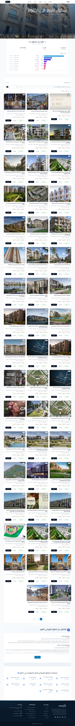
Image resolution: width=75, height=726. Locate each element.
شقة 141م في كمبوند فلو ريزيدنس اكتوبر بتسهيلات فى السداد (61, 203)
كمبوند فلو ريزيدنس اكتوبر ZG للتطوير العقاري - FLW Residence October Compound (59, 205)
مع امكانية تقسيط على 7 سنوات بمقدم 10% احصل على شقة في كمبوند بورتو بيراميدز (60, 480)
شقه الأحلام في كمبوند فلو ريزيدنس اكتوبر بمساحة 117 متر (38, 203)
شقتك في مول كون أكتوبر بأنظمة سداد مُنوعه (39, 111)
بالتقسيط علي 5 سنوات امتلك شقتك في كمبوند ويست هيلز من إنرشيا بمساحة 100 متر (37, 449)
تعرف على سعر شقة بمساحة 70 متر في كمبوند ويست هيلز (15, 449)
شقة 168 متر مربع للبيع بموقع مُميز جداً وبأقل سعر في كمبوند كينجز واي (15, 480)
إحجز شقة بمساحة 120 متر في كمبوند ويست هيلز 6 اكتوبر (61, 449)
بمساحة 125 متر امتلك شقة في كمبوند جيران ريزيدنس (37, 264)
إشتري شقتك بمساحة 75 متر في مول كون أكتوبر (16, 111)
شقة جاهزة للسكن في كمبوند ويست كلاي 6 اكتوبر (15, 387)
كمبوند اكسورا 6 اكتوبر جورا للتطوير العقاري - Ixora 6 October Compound (59, 175)
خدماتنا (47, 709)
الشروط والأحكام (45, 715)
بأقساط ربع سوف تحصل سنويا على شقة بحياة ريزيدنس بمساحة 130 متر (60, 234)
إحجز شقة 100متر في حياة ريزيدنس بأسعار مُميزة (38, 234)
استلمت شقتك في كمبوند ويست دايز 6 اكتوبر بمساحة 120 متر (15, 142)
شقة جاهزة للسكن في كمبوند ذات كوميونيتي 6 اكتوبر (15, 356)
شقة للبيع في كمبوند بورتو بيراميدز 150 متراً (39, 479)
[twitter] (63, 717)
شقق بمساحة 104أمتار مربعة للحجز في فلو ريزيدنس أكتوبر (15, 203)
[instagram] (60, 717)
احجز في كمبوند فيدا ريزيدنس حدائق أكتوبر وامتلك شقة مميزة (37, 511)
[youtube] (58, 717)
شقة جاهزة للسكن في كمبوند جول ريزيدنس (39, 418)
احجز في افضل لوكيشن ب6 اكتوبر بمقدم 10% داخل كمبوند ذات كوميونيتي (61, 388)
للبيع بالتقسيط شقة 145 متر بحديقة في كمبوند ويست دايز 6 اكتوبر (60, 142)
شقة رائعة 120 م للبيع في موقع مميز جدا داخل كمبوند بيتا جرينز (60, 603)
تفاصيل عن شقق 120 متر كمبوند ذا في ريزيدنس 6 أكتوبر (38, 296)
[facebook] (65, 717)
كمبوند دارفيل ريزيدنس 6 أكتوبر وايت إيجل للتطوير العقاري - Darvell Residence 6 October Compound (59, 543)
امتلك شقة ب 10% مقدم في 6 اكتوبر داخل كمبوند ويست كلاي (60, 418)
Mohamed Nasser (34, 723)
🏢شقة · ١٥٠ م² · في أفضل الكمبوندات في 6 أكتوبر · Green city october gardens (61, 111)
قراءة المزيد (37, 657)
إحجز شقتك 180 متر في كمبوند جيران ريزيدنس (62, 264)
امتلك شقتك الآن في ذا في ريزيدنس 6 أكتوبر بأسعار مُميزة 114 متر (15, 296)
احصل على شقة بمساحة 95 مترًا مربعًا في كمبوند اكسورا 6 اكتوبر (15, 173)
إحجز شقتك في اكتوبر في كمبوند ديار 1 (18, 571)
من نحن (47, 707)
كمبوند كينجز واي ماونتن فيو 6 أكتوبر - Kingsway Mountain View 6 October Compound (14, 482)
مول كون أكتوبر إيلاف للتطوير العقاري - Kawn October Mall (38, 113)
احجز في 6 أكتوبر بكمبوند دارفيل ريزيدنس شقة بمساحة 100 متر (15, 541)
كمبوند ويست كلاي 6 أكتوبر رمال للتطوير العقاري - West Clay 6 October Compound (37, 390)
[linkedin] (55, 717)
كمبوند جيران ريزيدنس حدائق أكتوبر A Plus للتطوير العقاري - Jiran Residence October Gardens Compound (59, 267)
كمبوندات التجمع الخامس (30, 707)
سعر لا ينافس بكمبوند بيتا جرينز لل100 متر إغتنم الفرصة (37, 602)
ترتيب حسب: (20, 86)
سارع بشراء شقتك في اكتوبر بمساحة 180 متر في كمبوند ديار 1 (60, 572)
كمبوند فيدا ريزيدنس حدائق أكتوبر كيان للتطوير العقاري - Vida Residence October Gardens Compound (59, 512)
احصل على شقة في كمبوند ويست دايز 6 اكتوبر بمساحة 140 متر (37, 142)
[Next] (34, 619)
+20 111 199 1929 (17, 711)
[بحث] (12, 2)
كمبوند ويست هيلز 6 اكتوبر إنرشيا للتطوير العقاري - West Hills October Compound (59, 451)
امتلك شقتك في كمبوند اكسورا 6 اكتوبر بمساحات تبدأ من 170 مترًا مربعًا (60, 173)
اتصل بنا (47, 717)
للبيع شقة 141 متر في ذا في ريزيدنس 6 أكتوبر (62, 295)
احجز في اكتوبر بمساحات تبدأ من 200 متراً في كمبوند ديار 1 (37, 572)
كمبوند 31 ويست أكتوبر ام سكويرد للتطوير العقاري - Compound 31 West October (59, 328)
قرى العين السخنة (31, 717)
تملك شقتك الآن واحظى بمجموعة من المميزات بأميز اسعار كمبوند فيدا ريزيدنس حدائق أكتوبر (15, 511)
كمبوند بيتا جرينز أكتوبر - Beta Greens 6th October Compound (60, 605)
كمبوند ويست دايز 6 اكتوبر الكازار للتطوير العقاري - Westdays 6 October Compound (59, 144)
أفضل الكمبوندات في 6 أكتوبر (65, 113)
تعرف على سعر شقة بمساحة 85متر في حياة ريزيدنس (15, 234)
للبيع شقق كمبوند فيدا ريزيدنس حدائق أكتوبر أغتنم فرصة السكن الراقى (61, 511)
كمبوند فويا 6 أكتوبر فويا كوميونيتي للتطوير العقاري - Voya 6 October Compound (14, 328)
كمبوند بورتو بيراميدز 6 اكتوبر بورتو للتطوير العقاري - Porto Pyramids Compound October (59, 482)
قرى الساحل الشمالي (31, 715)
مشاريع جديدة (46, 713)
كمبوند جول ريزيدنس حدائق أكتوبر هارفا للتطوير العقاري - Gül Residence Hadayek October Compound (37, 420)
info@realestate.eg (17, 713)
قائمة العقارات (46, 711)
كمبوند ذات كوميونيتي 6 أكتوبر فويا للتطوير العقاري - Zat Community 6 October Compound (37, 359)
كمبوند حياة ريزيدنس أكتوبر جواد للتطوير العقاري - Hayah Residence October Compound (59, 236)
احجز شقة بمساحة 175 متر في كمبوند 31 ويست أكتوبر (60, 326)
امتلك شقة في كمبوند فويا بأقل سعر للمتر (17, 326)
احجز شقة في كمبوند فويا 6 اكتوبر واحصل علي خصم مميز (61, 357)
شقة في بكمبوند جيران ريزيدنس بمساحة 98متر (16, 264)
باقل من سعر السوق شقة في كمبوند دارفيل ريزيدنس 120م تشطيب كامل (37, 541)
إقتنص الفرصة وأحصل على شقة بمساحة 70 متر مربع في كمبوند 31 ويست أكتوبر (37, 326)
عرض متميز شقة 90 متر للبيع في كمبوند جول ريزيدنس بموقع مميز (15, 418)
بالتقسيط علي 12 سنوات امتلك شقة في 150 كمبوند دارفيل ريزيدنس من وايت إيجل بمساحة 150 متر (61, 541)
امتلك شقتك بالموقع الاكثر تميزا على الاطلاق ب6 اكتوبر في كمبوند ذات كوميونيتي (37, 357)
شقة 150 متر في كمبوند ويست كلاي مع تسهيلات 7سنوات (38, 388)
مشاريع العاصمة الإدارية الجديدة (29, 709)
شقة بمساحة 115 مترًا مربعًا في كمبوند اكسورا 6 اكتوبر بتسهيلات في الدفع (37, 173)
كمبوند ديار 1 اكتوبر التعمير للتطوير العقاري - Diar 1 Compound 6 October (59, 574)
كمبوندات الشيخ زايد (31, 711)
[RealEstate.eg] (68, 2)
